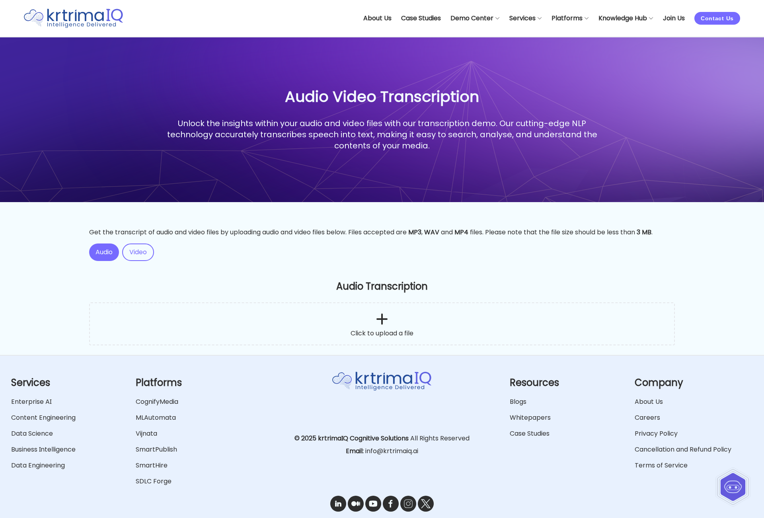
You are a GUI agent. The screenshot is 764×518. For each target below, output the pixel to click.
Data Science (32, 433)
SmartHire (152, 465)
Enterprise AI (31, 401)
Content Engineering (43, 417)
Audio (104, 252)
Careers (647, 417)
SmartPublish (156, 449)
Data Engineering (38, 465)
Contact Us (717, 18)
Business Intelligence (43, 449)
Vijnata (146, 433)
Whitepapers (530, 417)
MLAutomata (156, 417)
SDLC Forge (154, 481)
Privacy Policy (656, 433)
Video (138, 252)
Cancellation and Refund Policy (683, 449)
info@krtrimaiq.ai (391, 451)
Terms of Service (661, 465)
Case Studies (530, 433)
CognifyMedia (157, 401)
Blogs (518, 401)
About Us (649, 401)
